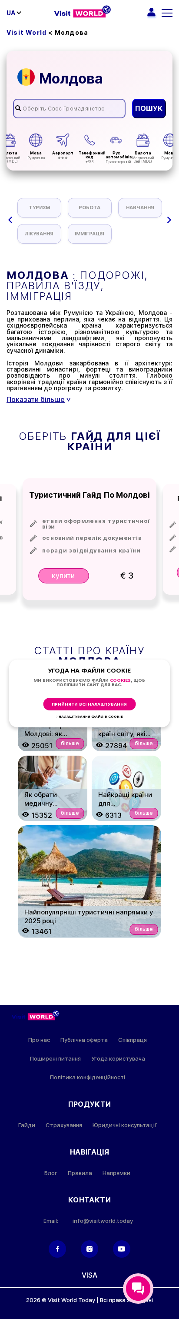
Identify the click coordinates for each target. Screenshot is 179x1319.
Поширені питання (55, 1058)
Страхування (64, 1125)
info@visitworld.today (103, 1221)
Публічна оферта (84, 1040)
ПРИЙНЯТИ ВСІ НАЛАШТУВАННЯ (89, 704)
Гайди (26, 1125)
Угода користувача (118, 1058)
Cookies (120, 680)
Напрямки (116, 1173)
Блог (50, 1173)
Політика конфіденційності (87, 1077)
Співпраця (132, 1040)
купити (63, 575)
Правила (80, 1173)
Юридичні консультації (125, 1125)
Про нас (39, 1040)
